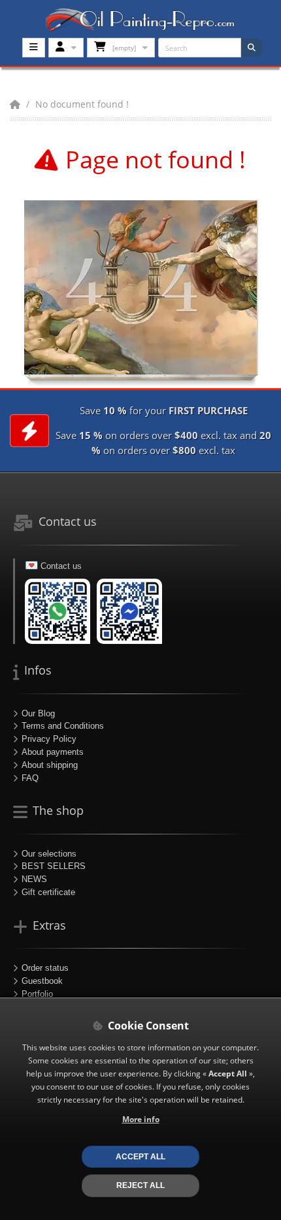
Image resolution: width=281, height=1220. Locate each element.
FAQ (30, 778)
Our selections (49, 854)
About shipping (50, 765)
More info (140, 1119)
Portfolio (37, 994)
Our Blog (38, 713)
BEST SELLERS (54, 866)
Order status (45, 968)
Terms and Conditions (63, 726)
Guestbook (42, 981)
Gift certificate (48, 892)
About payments (53, 752)
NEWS (34, 879)
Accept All (140, 1156)
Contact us (61, 566)
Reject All (140, 1185)
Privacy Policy (49, 739)
